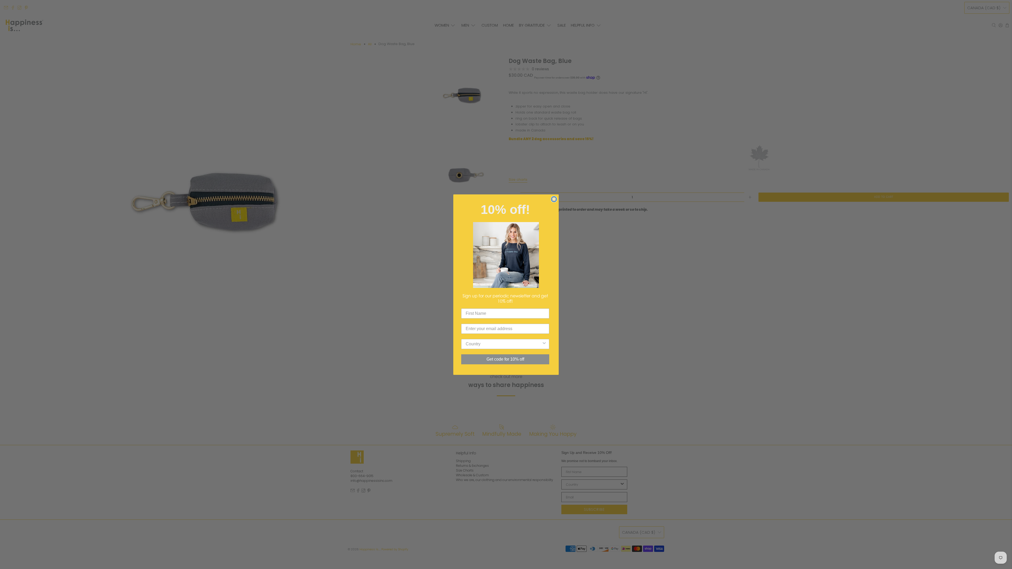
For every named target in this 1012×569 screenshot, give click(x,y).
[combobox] (504, 344)
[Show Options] (544, 344)
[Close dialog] (554, 199)
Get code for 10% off (505, 359)
